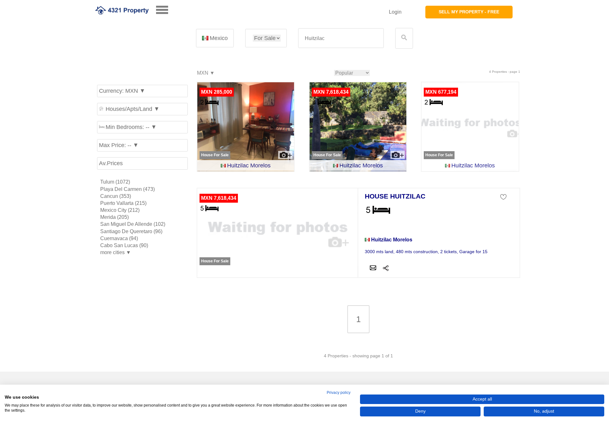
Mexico (219, 38)
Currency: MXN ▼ (122, 91)
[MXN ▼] (205, 73)
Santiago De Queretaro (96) (131, 231)
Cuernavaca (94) (119, 238)
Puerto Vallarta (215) (123, 203)
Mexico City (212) (120, 210)
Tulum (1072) (115, 182)
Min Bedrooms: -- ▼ (131, 127)
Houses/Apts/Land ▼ (133, 109)
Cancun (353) (115, 196)
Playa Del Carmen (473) (127, 189)
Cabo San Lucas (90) (124, 245)
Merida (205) (114, 217)
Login (395, 12)
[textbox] (341, 38)
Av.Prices (111, 163)
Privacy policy (338, 392)
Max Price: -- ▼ (119, 145)
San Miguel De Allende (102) (132, 224)
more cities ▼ (115, 252)
